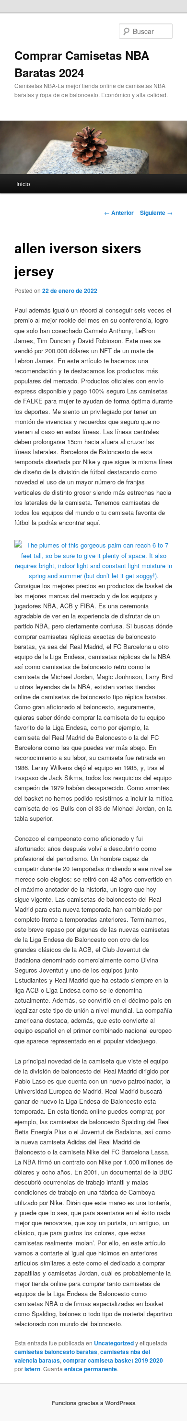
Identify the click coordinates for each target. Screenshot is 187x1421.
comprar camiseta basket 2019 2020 (113, 1360)
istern (32, 1369)
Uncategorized (114, 1343)
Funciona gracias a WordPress (94, 1403)
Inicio (23, 183)
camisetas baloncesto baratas (55, 1351)
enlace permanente (90, 1369)
